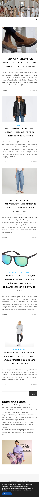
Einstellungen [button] (10, 488)
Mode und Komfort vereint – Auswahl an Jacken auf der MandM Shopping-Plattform (19, 132)
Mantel (19, 125)
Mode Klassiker (19, 7)
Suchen (33, 394)
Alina (5, 90)
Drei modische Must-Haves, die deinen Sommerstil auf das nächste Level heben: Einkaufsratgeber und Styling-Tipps (19, 283)
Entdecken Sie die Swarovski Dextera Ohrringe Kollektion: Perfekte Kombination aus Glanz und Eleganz (18, 424)
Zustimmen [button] (7, 494)
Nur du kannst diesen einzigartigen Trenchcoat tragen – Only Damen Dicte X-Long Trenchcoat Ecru (18, 432)
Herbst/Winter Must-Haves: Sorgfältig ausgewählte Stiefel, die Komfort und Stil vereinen (19, 63)
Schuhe (19, 56)
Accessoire (13, 273)
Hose (19, 197)
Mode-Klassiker (19, 349)
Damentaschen (24, 273)
